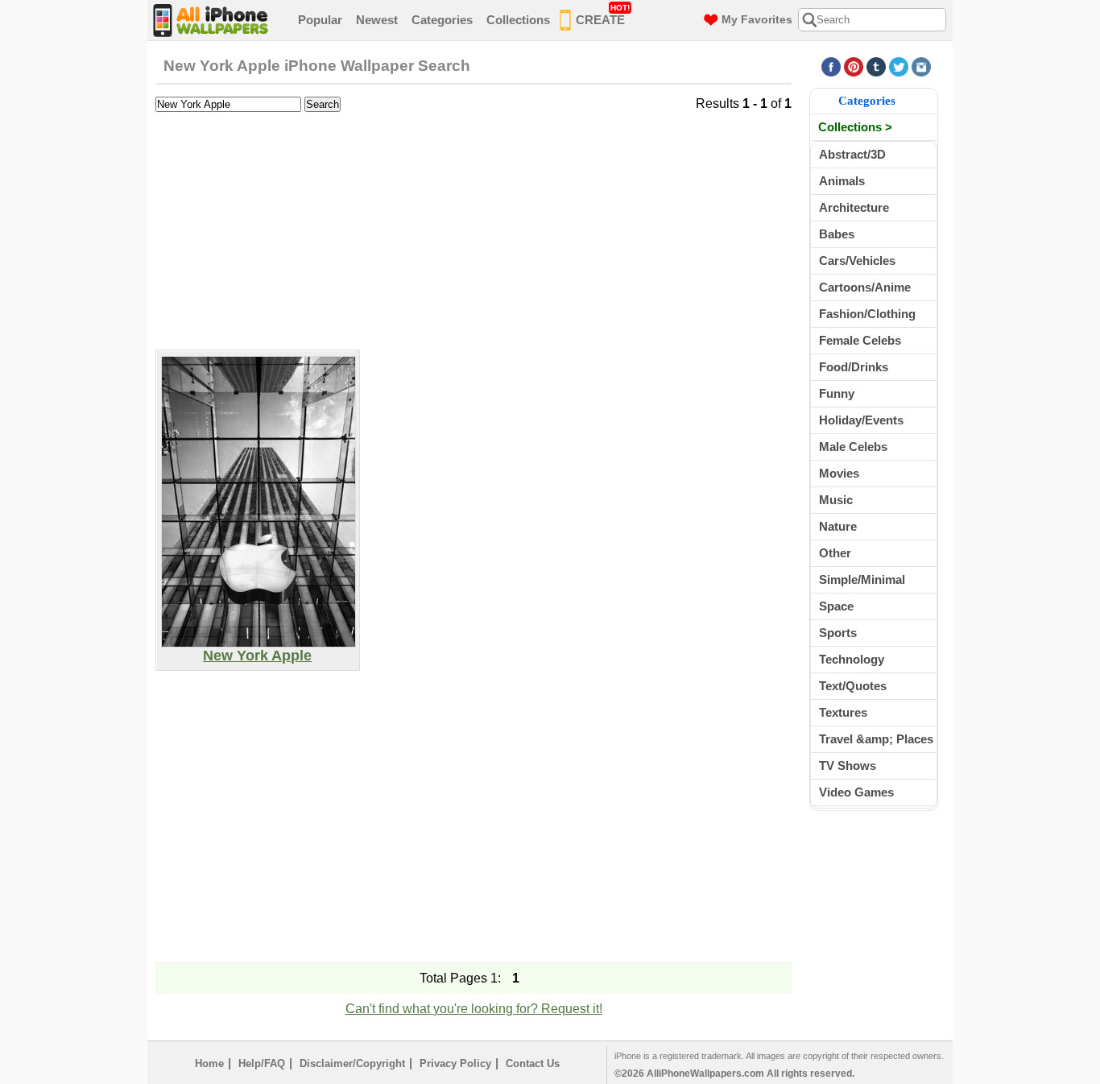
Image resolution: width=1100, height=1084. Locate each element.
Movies (839, 473)
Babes (836, 234)
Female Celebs (860, 340)
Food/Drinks (853, 367)
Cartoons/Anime (865, 287)
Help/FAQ (261, 1063)
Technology (851, 659)
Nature (838, 526)
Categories (442, 20)
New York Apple (257, 656)
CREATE (603, 15)
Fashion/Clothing (867, 314)
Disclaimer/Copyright (352, 1063)
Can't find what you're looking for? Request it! (473, 1009)
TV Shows (847, 765)
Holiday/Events (861, 420)
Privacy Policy (455, 1063)
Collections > (855, 127)
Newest (377, 20)
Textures (843, 712)
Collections (518, 20)
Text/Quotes (853, 686)
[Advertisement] (473, 228)
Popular (320, 20)
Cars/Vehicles (857, 260)
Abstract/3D (852, 154)
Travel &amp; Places (876, 739)
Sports (838, 632)
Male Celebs (853, 446)
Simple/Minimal (862, 579)
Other (835, 553)
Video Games (856, 792)
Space (836, 606)
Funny (836, 393)
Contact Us (533, 1063)
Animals (842, 181)
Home (209, 1063)
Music (836, 500)
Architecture (854, 207)
